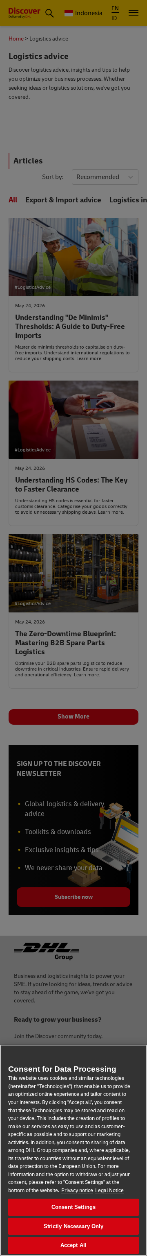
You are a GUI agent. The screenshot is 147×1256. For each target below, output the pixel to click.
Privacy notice (77, 1190)
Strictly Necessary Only (74, 1226)
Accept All (73, 1245)
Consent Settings (73, 1207)
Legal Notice (109, 1190)
